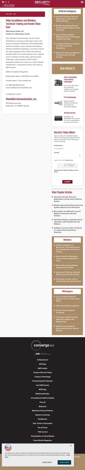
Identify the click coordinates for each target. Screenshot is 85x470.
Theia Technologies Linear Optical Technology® (70, 79)
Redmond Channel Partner (42, 411)
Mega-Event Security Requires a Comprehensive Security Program (68, 55)
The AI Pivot (42, 428)
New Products (67, 68)
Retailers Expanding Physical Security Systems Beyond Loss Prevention (68, 28)
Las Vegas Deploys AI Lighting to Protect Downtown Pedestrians (68, 46)
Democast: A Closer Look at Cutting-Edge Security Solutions (68, 280)
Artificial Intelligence (67, 11)
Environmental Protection (42, 381)
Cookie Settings (47, 462)
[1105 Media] (42, 354)
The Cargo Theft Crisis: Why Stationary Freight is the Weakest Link (67, 319)
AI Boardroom (42, 360)
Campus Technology (43, 377)
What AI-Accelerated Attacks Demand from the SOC (67, 266)
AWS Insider (42, 368)
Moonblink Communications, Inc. (21, 99)
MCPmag (42, 389)
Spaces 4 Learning (42, 415)
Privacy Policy (69, 160)
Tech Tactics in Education (42, 423)
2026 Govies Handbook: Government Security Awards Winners (67, 328)
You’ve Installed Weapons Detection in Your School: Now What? (68, 299)
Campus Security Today (42, 372)
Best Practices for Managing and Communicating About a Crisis (67, 258)
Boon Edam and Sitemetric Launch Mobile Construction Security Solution (67, 213)
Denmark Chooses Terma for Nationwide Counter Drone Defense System (67, 19)
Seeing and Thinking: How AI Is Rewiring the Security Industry (68, 273)
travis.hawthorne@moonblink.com (19, 88)
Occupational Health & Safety (42, 398)
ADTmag (42, 364)
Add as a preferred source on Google (9, 5)
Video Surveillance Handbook (67, 306)
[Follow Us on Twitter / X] (6, 2)
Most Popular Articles (62, 192)
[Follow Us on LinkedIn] (3, 2)
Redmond (42, 406)
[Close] (71, 445)
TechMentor (42, 419)
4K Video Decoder (69, 113)
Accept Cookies (64, 462)
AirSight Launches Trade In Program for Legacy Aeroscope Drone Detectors (68, 230)
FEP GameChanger (70, 97)
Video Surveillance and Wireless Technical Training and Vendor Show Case (23, 24)
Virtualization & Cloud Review (42, 436)
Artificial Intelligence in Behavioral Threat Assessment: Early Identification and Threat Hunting (68, 248)
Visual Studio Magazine (42, 440)
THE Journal (42, 432)
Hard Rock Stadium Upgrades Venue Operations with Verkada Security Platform (68, 222)
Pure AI (43, 402)
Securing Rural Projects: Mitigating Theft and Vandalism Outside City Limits (68, 37)
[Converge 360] (42, 345)
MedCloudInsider (42, 394)
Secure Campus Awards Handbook (65, 311)
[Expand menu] (82, 2)
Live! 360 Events (42, 385)
